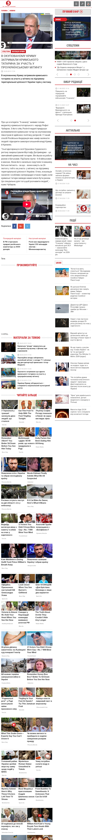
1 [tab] (64, 40)
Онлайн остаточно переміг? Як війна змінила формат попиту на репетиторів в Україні (65, 175)
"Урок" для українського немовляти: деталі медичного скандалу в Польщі (80, 398)
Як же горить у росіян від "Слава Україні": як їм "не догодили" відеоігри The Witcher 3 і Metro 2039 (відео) (80, 352)
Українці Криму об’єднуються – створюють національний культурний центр (33, 385)
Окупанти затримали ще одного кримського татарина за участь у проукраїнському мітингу (31, 374)
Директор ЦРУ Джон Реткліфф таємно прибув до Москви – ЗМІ (79, 308)
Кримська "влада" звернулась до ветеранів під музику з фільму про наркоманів (32, 348)
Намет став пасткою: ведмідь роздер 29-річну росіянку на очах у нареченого (80, 322)
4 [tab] (78, 74)
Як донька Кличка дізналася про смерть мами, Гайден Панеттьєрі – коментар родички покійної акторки (80, 292)
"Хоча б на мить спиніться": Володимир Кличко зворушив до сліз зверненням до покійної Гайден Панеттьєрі (80, 274)
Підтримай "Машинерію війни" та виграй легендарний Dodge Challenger (64, 94)
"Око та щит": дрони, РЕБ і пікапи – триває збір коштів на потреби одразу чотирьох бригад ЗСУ (65, 112)
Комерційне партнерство (60, 206)
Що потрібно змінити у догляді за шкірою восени (65, 192)
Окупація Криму (18, 51)
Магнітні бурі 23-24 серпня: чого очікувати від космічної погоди (80, 411)
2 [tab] (82, 40)
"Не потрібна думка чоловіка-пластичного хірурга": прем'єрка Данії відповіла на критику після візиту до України (80, 383)
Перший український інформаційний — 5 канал (8, 4)
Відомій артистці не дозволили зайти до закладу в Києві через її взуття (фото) (80, 336)
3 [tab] (75, 74)
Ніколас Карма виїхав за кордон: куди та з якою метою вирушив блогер (79, 366)
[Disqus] (26, 302)
